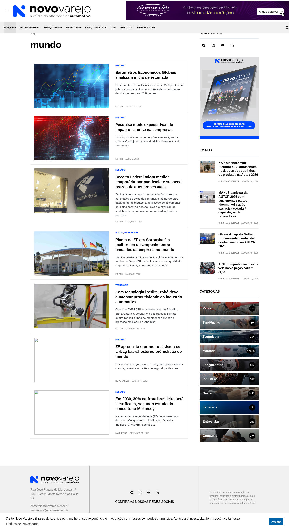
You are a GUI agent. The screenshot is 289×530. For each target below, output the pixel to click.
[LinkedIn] (232, 45)
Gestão (119, 233)
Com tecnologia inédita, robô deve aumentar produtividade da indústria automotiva (148, 297)
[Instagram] (213, 45)
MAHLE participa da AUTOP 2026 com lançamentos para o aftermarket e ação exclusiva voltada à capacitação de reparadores (232, 204)
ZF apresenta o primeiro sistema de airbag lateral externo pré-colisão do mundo (148, 351)
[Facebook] (204, 45)
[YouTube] (222, 45)
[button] (7, 11)
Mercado (120, 65)
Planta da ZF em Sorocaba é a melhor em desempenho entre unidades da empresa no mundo (144, 245)
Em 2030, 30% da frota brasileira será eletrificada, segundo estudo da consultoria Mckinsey (149, 404)
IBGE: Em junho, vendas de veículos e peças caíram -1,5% (238, 268)
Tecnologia (121, 285)
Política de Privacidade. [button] (22, 523)
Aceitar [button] (276, 521)
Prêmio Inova (131, 233)
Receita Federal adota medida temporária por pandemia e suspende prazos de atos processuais (149, 182)
